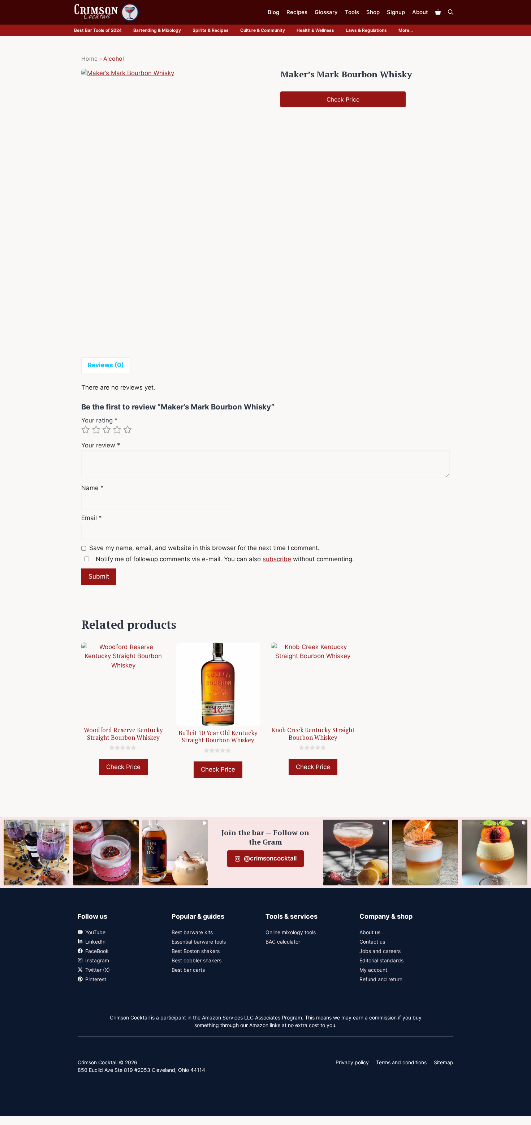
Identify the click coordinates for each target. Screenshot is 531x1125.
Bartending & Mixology (157, 30)
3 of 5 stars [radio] (106, 429)
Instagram (97, 960)
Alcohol (113, 58)
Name (92, 487)
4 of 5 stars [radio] (117, 429)
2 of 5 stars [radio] (96, 429)
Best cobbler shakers (196, 960)
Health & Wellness (315, 30)
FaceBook (97, 951)
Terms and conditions (401, 1062)
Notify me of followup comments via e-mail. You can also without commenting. (224, 559)
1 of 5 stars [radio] (85, 429)
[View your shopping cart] (438, 12)
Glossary (326, 12)
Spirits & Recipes (211, 30)
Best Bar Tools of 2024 (98, 30)
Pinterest (95, 979)
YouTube (95, 932)
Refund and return (380, 979)
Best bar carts (188, 970)
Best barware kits (192, 932)
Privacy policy (352, 1062)
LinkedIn (95, 942)
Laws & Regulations (366, 30)
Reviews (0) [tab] (106, 365)
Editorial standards (381, 960)
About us (369, 932)
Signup (396, 12)
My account (373, 970)
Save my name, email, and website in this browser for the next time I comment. (204, 547)
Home (89, 58)
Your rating (99, 420)
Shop (373, 12)
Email (91, 517)
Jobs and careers (380, 951)
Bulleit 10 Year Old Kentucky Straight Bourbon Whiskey (218, 736)
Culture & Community (262, 30)
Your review (100, 445)
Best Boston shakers (196, 951)
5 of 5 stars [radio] (127, 429)
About (420, 12)
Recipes (296, 12)
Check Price (343, 99)
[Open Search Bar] (450, 12)
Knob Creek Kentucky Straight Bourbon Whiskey (313, 733)
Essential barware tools (199, 942)
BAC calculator (283, 942)
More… (405, 30)
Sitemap (443, 1062)
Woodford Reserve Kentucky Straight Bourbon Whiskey (123, 733)
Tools (352, 12)
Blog (273, 12)
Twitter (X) (97, 970)
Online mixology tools (291, 932)
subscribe (277, 559)
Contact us (372, 942)
